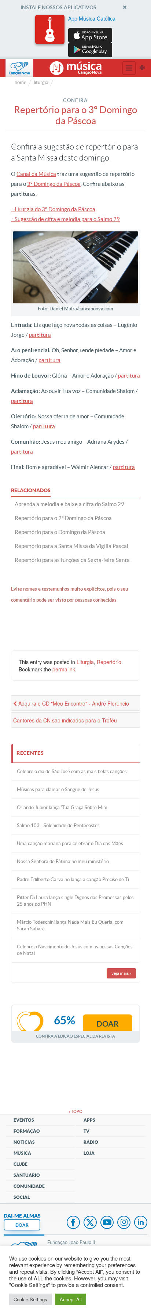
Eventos (24, 1120)
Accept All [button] (71, 1299)
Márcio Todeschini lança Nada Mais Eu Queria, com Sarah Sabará (70, 925)
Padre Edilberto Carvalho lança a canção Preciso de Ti (73, 879)
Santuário (27, 1175)
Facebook (73, 1223)
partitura (40, 335)
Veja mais (121, 973)
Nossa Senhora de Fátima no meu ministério (63, 861)
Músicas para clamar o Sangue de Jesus (58, 789)
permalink (63, 669)
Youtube (107, 1223)
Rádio (91, 1142)
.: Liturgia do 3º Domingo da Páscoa (53, 209)
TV (86, 1131)
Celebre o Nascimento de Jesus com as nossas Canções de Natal (75, 950)
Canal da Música (36, 174)
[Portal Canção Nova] (19, 68)
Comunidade (29, 1186)
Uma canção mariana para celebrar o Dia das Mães (70, 843)
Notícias (24, 1142)
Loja (89, 1153)
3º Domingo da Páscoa (54, 184)
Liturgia (85, 662)
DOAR (22, 1225)
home (20, 82)
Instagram (124, 1223)
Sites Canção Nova (142, 68)
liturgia (41, 82)
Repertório (109, 662)
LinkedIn (141, 1223)
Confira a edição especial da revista (75, 1036)
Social (22, 1197)
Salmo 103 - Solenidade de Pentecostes (58, 825)
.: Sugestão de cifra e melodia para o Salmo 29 (65, 219)
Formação (27, 1131)
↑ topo (75, 1111)
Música (22, 1153)
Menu (129, 68)
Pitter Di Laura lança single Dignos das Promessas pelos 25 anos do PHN (75, 901)
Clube (20, 1164)
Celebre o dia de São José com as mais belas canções (72, 771)
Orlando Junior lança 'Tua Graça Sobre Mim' (62, 807)
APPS (89, 1120)
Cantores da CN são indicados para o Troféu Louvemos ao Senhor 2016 (65, 722)
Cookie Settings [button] (30, 1299)
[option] (75, 36)
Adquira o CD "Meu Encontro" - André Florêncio (73, 703)
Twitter (90, 1223)
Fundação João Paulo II (71, 1242)
